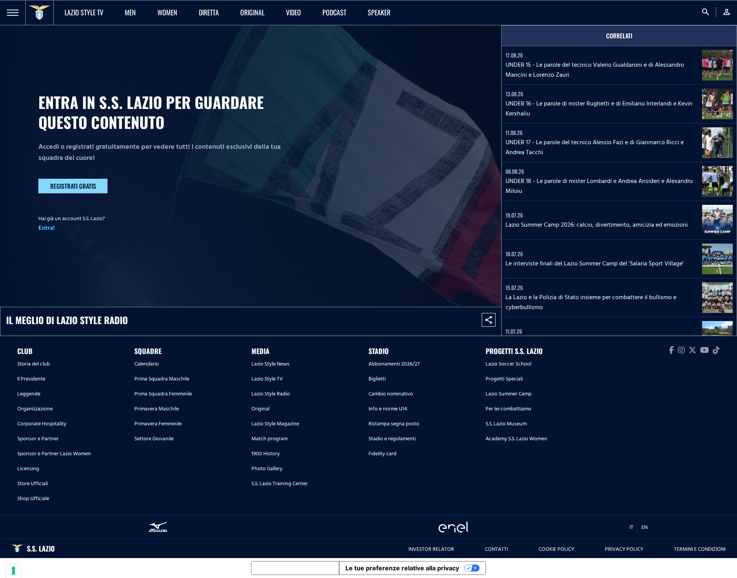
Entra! (46, 228)
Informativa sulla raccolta (295, 568)
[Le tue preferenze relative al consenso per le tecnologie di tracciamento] (13, 570)
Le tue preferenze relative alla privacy (402, 568)
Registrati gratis (73, 186)
